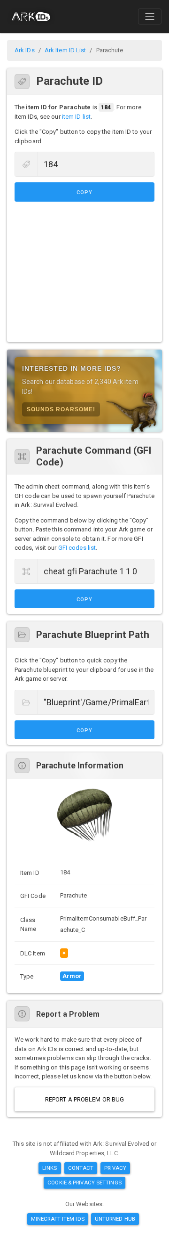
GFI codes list (77, 547)
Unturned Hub (115, 1219)
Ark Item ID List (65, 50)
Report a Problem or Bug (84, 1099)
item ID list (76, 116)
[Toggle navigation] (149, 16)
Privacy (115, 1168)
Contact (81, 1168)
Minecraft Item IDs (57, 1219)
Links (49, 1168)
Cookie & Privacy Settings (84, 1182)
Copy (84, 192)
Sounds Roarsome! (61, 409)
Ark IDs (25, 50)
